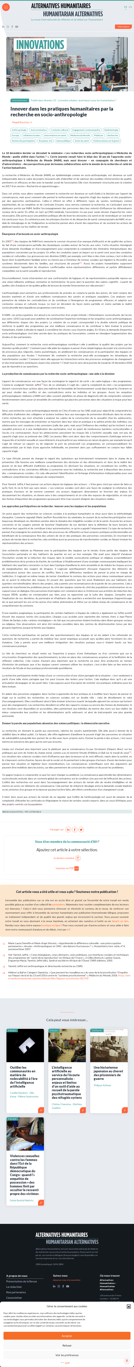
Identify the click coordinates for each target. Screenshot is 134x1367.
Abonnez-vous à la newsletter (67, 1280)
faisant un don (120, 921)
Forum (12, 1119)
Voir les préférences (67, 1355)
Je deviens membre (63, 857)
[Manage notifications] (127, 1360)
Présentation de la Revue (21, 1281)
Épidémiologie (111, 130)
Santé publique (63, 140)
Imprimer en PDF (67, 868)
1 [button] (3, 943)
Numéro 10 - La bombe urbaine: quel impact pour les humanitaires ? (80, 100)
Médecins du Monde (80, 135)
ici (68, 929)
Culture (97, 1030)
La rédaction (14, 1286)
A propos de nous (16, 1275)
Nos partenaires (16, 1292)
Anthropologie (19, 130)
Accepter (67, 1335)
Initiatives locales (31, 135)
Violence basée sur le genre (106, 140)
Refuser (67, 1345)
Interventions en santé (55, 135)
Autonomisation (39, 130)
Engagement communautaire (86, 130)
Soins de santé (82, 140)
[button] (129, 1306)
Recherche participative (23, 140)
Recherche (112, 135)
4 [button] (3, 972)
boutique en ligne (51, 925)
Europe (15, 135)
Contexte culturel (59, 130)
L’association (14, 1297)
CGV (67, 1362)
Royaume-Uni (45, 140)
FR (125, 6)
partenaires (58, 904)
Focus (12, 1030)
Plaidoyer (98, 135)
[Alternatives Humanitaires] (67, 11)
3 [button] (3, 966)
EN (130, 6)
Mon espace (123, 26)
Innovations (19, 100)
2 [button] (3, 955)
